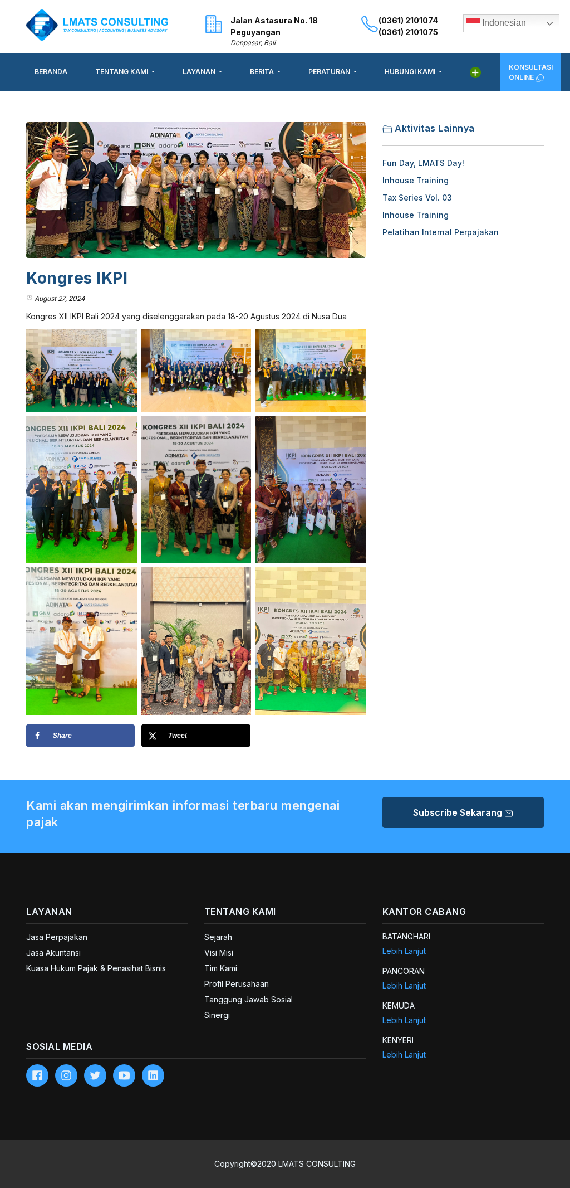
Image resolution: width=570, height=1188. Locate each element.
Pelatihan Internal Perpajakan (440, 232)
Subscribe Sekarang (458, 812)
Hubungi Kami (411, 71)
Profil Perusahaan (236, 984)
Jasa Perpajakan (56, 937)
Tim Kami (220, 968)
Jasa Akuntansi (53, 952)
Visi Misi (218, 952)
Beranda (51, 71)
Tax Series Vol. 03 (417, 197)
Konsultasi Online (531, 72)
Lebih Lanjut (404, 951)
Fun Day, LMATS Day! (423, 163)
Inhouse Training (415, 180)
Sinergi (217, 1015)
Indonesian (503, 22)
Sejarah (218, 937)
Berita (263, 71)
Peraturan (330, 71)
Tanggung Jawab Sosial (248, 999)
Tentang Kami (122, 71)
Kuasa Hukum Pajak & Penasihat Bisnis (96, 968)
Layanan (200, 71)
